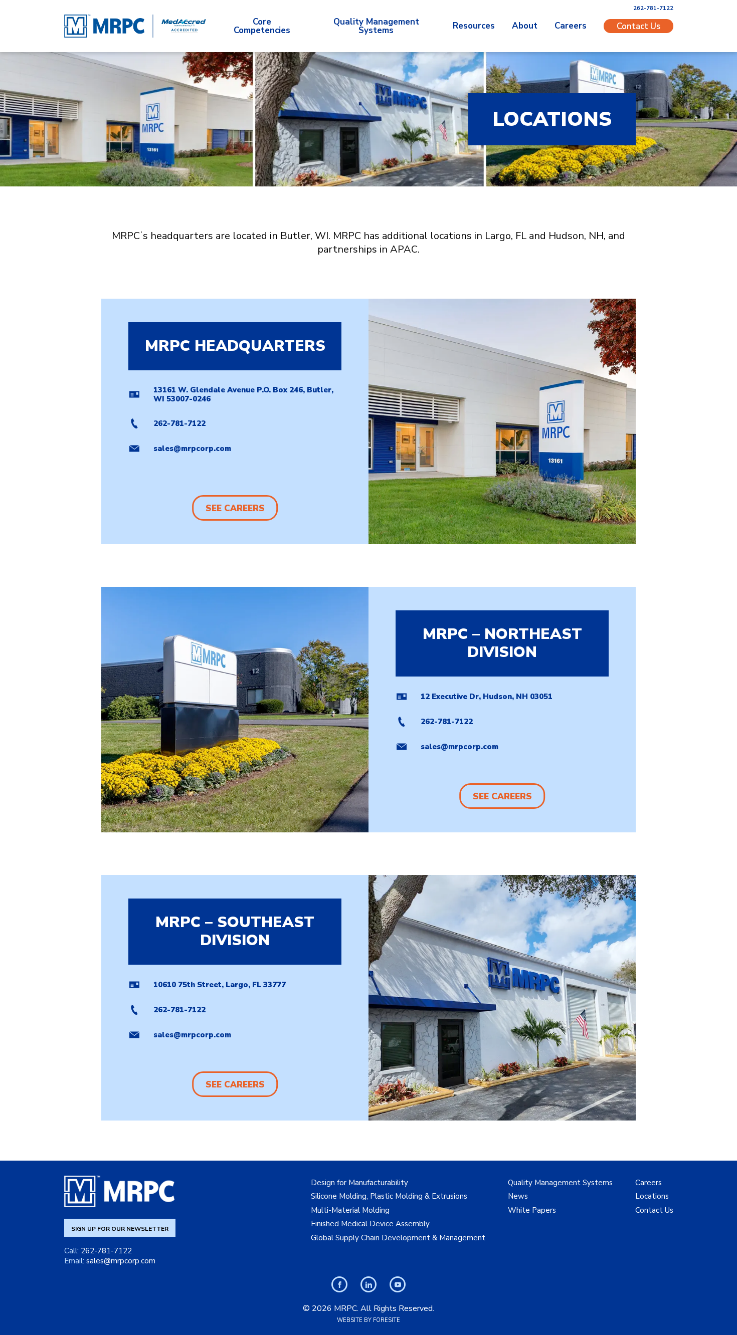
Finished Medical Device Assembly (370, 1224)
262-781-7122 (653, 8)
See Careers (235, 508)
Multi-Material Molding (350, 1210)
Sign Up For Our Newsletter (119, 1229)
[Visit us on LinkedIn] (368, 1284)
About (524, 26)
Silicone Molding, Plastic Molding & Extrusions (389, 1196)
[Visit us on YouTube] (398, 1284)
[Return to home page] (104, 26)
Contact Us (638, 26)
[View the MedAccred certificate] (184, 26)
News (518, 1196)
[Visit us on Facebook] (339, 1284)
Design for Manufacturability (359, 1183)
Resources (474, 26)
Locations (652, 1196)
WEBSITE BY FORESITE (368, 1320)
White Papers (532, 1210)
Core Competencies (262, 26)
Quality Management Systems (376, 26)
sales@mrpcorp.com (192, 448)
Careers (571, 26)
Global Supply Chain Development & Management (398, 1238)
